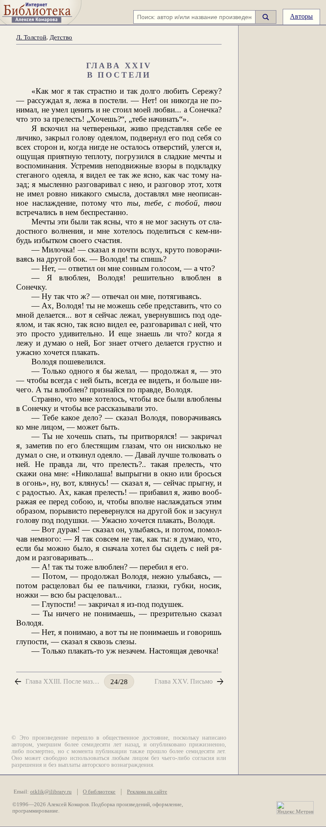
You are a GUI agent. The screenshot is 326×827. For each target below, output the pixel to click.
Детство (61, 37)
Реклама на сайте (147, 792)
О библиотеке (99, 792)
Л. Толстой (31, 37)
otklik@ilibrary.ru (51, 792)
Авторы (301, 16)
